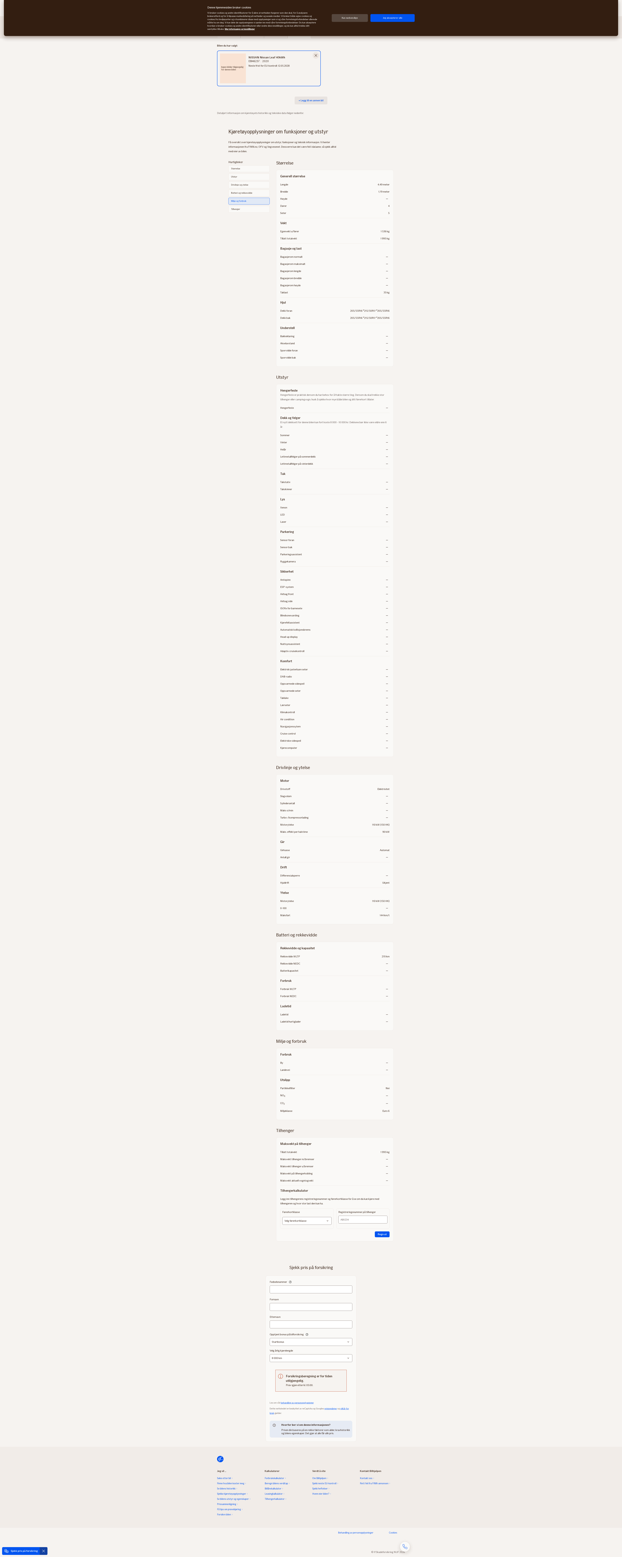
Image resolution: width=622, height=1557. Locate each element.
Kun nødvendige (350, 18)
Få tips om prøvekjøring (229, 1509)
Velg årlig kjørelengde (281, 1350)
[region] (311, 18)
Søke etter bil (224, 1478)
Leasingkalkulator (274, 1493)
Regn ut (382, 1234)
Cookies (393, 1532)
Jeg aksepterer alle (393, 18)
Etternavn (275, 1316)
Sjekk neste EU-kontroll (324, 1483)
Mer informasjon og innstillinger (240, 29)
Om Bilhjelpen (319, 1478)
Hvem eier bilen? (320, 1493)
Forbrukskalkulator (274, 1478)
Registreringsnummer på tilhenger (357, 1212)
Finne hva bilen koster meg (230, 1483)
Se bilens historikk (226, 1488)
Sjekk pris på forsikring (24, 1550)
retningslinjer (330, 1408)
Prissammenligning (226, 1504)
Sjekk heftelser (320, 1488)
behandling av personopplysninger (297, 1402)
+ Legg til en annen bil (311, 100)
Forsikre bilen (224, 1514)
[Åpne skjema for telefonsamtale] (405, 1546)
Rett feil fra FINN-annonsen (374, 1483)
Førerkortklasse (291, 1212)
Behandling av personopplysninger (355, 1532)
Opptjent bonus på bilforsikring (287, 1334)
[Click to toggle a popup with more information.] (290, 1282)
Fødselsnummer (278, 1281)
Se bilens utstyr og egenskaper (233, 1499)
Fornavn (274, 1299)
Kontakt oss (366, 1478)
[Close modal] (316, 55)
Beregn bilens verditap (276, 1483)
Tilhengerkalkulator (275, 1499)
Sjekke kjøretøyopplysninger (231, 1493)
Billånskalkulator (273, 1488)
